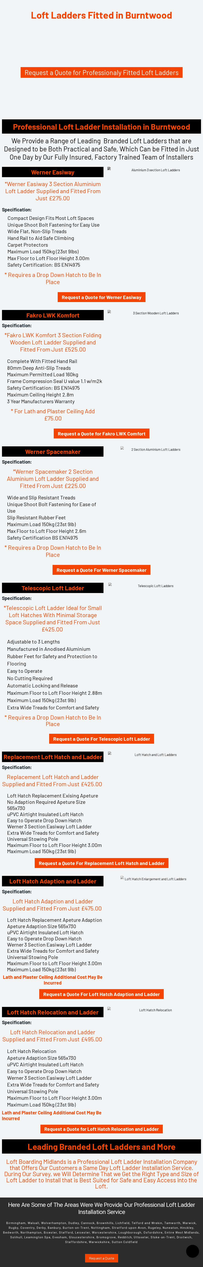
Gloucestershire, (82, 1237)
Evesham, (60, 1237)
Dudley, (74, 1223)
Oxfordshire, (154, 1232)
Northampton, (32, 1232)
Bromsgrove (106, 1237)
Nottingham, (101, 1227)
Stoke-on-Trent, (163, 1237)
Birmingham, (16, 1223)
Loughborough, (131, 1232)
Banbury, (55, 1227)
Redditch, (125, 1237)
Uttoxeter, (142, 1237)
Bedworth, (11, 1232)
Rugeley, (155, 1227)
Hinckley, (187, 1227)
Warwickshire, (100, 1242)
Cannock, (88, 1223)
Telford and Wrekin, (148, 1223)
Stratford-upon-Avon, (129, 1227)
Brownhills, (106, 1223)
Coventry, (28, 1227)
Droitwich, (185, 1237)
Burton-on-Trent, (77, 1227)
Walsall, (34, 1223)
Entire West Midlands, (182, 1232)
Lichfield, (123, 1223)
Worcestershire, (105, 1232)
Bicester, (51, 1232)
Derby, (42, 1227)
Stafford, (66, 1232)
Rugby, (14, 1227)
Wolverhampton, (54, 1223)
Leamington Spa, (38, 1237)
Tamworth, (173, 1223)
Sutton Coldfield (125, 1242)
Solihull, (16, 1237)
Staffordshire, (76, 1242)
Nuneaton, (171, 1227)
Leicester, (83, 1232)
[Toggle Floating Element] (192, 1251)
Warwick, (190, 1223)
